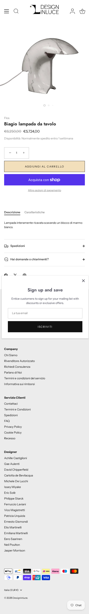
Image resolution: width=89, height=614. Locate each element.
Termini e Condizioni (17, 409)
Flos (7, 118)
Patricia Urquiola (14, 516)
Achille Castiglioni (15, 458)
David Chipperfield (16, 469)
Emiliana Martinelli (16, 533)
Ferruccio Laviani (15, 504)
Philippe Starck (13, 498)
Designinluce (20, 597)
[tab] (14, 212)
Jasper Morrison (14, 550)
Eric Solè (10, 493)
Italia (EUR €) (11, 590)
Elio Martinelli (13, 527)
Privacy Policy (13, 427)
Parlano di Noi (13, 372)
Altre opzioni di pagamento (44, 190)
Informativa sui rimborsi (19, 384)
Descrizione (12, 212)
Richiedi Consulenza (17, 367)
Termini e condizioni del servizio (24, 378)
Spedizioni (17, 245)
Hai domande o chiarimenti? (29, 259)
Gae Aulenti (11, 464)
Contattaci (11, 403)
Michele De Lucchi (16, 481)
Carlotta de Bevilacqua (18, 475)
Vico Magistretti (14, 510)
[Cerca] (16, 11)
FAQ (7, 421)
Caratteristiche (34, 212)
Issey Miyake (12, 487)
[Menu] (6, 11)
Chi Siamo (10, 355)
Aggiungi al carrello (44, 166)
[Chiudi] (83, 280)
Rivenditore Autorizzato (19, 361)
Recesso (9, 438)
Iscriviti (45, 326)
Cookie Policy (13, 432)
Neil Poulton (12, 545)
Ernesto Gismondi (16, 521)
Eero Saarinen (13, 539)
